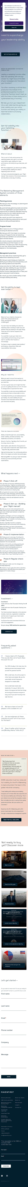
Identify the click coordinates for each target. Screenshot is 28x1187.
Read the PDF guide (10, 884)
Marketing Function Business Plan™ (6, 1103)
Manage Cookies (14, 19)
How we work (18, 1102)
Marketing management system (6, 1107)
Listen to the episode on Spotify (14, 944)
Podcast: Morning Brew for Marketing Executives (6, 1120)
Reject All (14, 27)
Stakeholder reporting (4, 1110)
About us (17, 1100)
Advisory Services (6, 1097)
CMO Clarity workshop (7, 1100)
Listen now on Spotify (11, 923)
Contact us (18, 1107)
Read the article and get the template (12, 965)
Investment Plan (5, 1113)
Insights (17, 1105)
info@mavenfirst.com (6, 1135)
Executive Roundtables (4, 1116)
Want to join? (8, 865)
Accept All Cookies (14, 23)
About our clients (19, 1097)
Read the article (9, 904)
